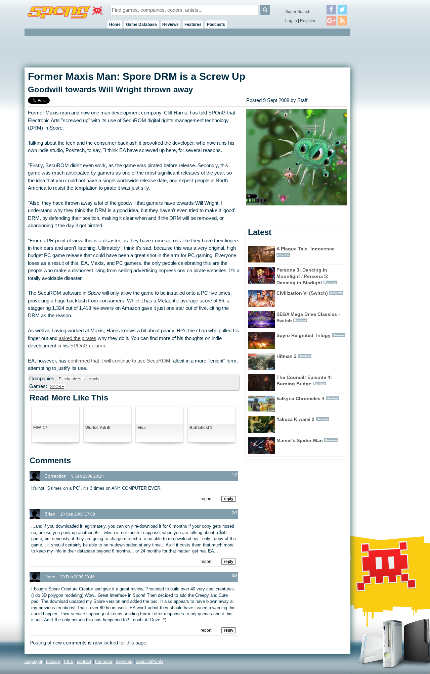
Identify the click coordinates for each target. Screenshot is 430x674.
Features (193, 24)
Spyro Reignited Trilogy (303, 335)
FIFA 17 (40, 427)
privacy (53, 661)
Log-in (291, 20)
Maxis (93, 379)
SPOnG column (87, 345)
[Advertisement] (380, 137)
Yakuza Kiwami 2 (295, 419)
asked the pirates (77, 338)
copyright (33, 661)
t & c (68, 661)
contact (84, 661)
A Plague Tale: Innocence (305, 248)
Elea (141, 427)
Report (206, 499)
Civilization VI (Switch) (302, 293)
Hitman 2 (286, 356)
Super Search (297, 11)
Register (307, 20)
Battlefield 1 (200, 427)
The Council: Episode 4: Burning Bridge (304, 380)
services (124, 661)
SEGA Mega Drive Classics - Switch (308, 317)
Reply (228, 499)
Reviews (170, 24)
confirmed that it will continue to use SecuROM (119, 361)
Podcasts (216, 24)
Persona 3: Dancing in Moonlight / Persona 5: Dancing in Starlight (302, 276)
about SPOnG (149, 661)
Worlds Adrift (98, 427)
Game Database (141, 24)
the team (103, 661)
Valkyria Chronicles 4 (300, 398)
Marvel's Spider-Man (299, 440)
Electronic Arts (72, 379)
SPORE (57, 386)
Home (115, 24)
